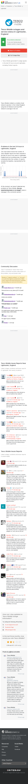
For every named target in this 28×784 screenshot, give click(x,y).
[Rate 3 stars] (14, 642)
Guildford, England (11, 390)
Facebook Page (9, 627)
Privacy (4, 752)
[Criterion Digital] (14, 770)
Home (2, 6)
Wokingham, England (12, 414)
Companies (9, 6)
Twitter (16, 746)
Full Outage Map (15, 55)
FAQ (3, 749)
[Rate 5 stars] (19, 642)
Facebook (17, 749)
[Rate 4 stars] (16, 642)
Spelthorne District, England (14, 379)
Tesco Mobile (17, 6)
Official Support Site (10, 629)
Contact (4, 755)
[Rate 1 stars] (8, 642)
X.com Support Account (11, 624)
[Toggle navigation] (26, 2)
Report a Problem (15, 50)
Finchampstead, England (13, 438)
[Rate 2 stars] (11, 642)
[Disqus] (14, 304)
